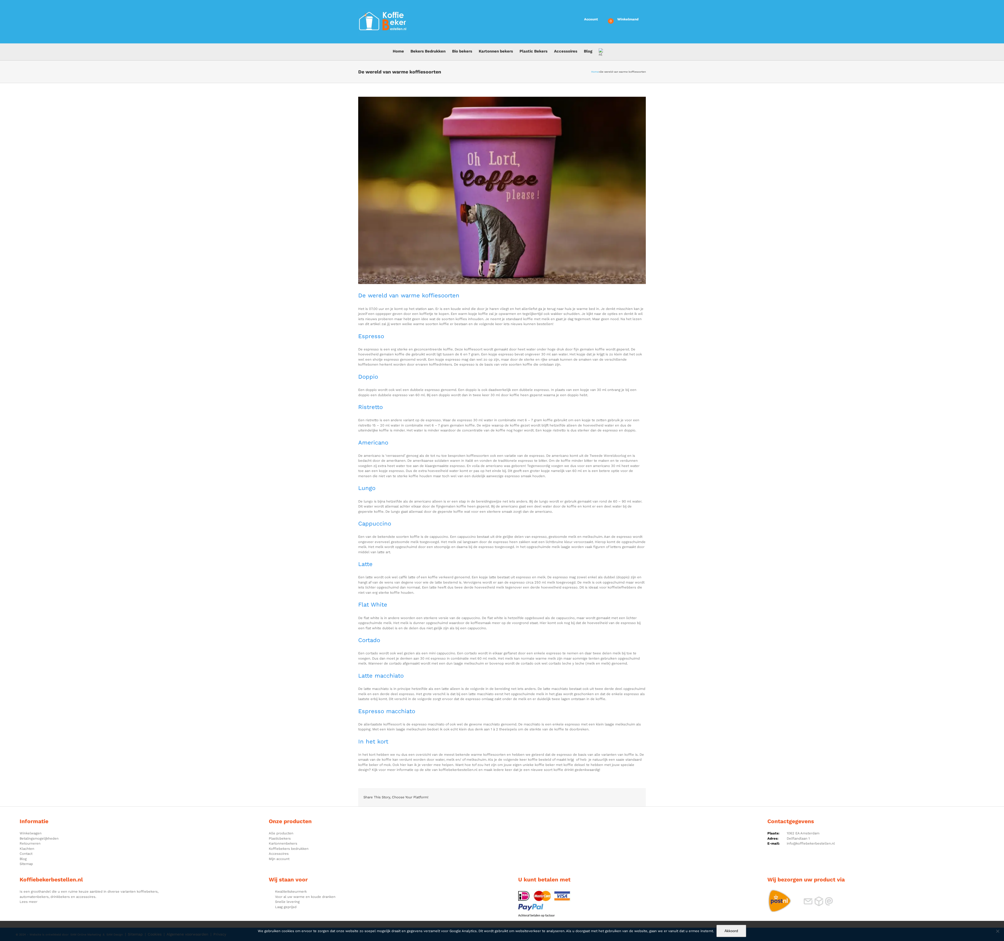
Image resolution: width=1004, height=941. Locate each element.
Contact (26, 854)
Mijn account (279, 859)
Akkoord (731, 931)
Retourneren (30, 843)
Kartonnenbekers (283, 843)
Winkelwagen (31, 833)
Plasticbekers (280, 838)
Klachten (27, 849)
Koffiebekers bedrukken (289, 849)
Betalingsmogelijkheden (39, 838)
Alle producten (281, 833)
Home (595, 71)
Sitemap (26, 864)
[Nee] (997, 931)
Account (591, 19)
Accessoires (279, 854)
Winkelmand (627, 19)
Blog (23, 859)
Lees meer (28, 902)
